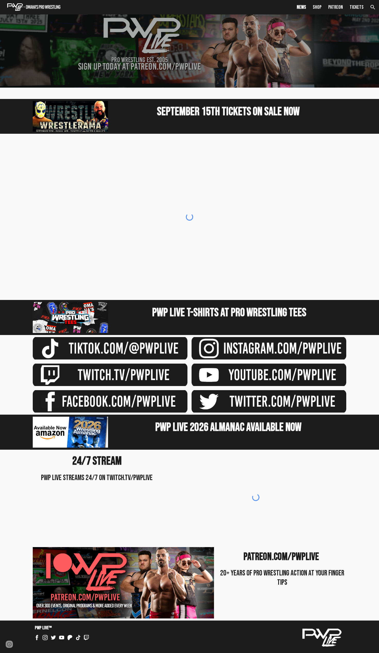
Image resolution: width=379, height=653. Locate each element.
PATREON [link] (335, 7)
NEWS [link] (301, 7)
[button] (373, 7)
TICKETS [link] (357, 7)
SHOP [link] (317, 7)
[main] (229, 112)
